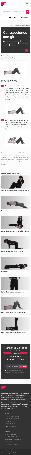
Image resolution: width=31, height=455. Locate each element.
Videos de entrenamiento (12, 418)
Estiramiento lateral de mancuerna (12, 292)
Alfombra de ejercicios (12, 41)
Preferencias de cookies (11, 444)
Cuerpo (5, 29)
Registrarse (12, 17)
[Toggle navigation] (27, 4)
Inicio (11, 25)
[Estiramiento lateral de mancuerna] (15, 283)
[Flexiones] (15, 263)
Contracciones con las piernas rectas (13, 332)
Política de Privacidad (11, 436)
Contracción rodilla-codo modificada (13, 312)
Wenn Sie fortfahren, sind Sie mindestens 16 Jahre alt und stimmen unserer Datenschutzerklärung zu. (15, 372)
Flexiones (4, 271)
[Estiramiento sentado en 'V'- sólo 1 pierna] (15, 222)
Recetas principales (10, 421)
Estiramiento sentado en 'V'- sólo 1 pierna (15, 231)
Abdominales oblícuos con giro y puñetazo (15, 190)
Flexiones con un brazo (9, 211)
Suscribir (23, 366)
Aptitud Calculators (10, 426)
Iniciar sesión (24, 17)
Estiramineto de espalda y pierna (12, 251)
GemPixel (13, 453)
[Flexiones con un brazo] (15, 202)
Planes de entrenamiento (12, 416)
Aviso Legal (8, 441)
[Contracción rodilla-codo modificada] (15, 303)
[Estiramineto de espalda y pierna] (15, 242)
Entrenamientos (19, 25)
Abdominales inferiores (10, 43)
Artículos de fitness (10, 423)
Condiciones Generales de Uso (13, 439)
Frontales (14, 45)
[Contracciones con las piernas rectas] (15, 324)
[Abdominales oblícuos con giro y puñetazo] (15, 182)
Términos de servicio (10, 434)
